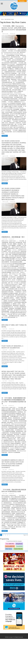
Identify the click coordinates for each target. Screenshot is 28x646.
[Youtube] (14, 635)
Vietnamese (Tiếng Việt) (18, 548)
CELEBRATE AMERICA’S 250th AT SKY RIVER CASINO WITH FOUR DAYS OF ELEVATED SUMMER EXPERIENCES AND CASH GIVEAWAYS (13, 463)
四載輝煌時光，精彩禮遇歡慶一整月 (13, 237)
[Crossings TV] (14, 5)
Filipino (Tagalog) (9, 548)
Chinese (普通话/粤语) (10, 543)
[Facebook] (12, 635)
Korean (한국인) (19, 546)
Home (2, 19)
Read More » (4, 135)
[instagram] (15, 635)
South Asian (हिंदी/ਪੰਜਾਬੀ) (10, 546)
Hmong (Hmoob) (19, 543)
